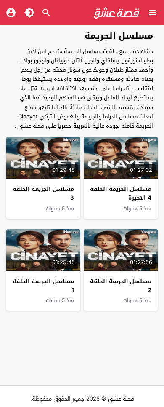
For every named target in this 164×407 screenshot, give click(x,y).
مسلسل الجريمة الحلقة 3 (43, 193)
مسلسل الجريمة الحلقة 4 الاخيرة (120, 193)
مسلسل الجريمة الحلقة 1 (43, 285)
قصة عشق (121, 399)
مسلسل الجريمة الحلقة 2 (120, 285)
